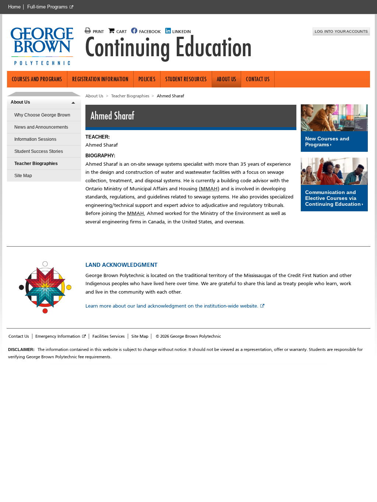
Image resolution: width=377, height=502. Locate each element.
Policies (147, 79)
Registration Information (100, 79)
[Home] (45, 47)
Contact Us (257, 79)
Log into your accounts (341, 31)
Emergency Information (57, 336)
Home (14, 7)
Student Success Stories (38, 151)
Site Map (23, 175)
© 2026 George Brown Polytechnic (188, 336)
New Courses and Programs (327, 141)
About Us (226, 79)
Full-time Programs (47, 7)
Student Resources (186, 79)
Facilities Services (108, 336)
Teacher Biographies (36, 163)
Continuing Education (168, 47)
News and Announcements (41, 127)
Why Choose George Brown (42, 115)
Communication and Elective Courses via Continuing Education (333, 198)
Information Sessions (35, 139)
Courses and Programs (37, 79)
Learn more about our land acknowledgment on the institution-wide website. (171, 306)
